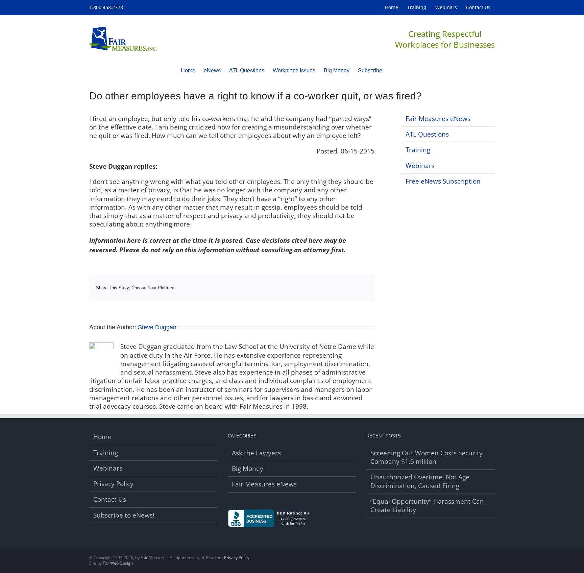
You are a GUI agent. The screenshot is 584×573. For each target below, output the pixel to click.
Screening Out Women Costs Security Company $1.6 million (426, 457)
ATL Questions (427, 134)
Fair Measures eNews (438, 118)
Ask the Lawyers (256, 453)
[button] (393, 70)
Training (418, 149)
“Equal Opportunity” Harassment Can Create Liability (427, 505)
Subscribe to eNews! (123, 515)
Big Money (247, 468)
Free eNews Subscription (443, 181)
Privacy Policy (113, 484)
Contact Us (109, 499)
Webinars (420, 165)
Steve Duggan (157, 327)
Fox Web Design (118, 563)
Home (102, 437)
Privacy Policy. (237, 557)
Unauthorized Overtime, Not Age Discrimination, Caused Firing (419, 481)
